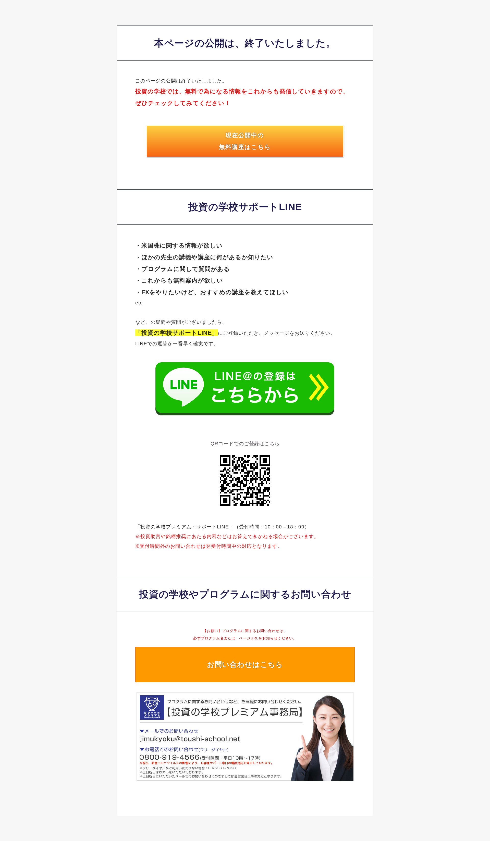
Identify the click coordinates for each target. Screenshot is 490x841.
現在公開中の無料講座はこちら (245, 141)
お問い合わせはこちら (245, 665)
